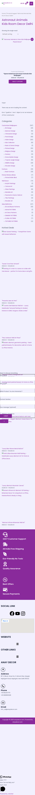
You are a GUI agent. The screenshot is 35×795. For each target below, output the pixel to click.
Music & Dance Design (12, 145)
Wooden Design (10, 166)
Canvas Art (8, 186)
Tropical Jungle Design (12, 160)
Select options (17, 81)
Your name (3, 375)
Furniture (4, 169)
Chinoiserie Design (11, 134)
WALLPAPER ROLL (7, 204)
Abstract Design (10, 131)
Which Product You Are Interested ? (11, 391)
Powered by (6, 794)
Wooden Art (9, 201)
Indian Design (9, 140)
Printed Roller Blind (11, 177)
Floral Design (9, 137)
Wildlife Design (9, 163)
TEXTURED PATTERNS (11, 221)
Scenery (7, 154)
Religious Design (10, 151)
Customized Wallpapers (9, 125)
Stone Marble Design (11, 157)
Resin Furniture (9, 172)
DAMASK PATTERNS (11, 215)
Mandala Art (9, 192)
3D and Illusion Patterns (12, 207)
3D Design (8, 128)
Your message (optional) (8, 407)
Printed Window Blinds (9, 175)
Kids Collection (9, 142)
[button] (17, 644)
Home (4, 13)
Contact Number (5, 399)
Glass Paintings (10, 189)
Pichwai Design (9, 148)
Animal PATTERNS (10, 210)
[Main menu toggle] (31, 3)
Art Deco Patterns (11, 212)
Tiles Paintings (9, 198)
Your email (3, 383)
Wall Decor (5, 181)
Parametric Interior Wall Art (13, 195)
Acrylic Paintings (10, 183)
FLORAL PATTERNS (10, 218)
